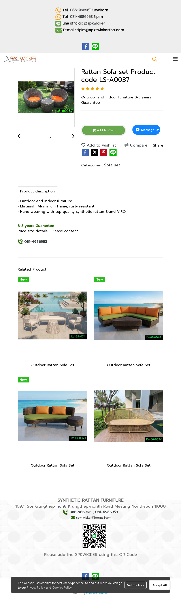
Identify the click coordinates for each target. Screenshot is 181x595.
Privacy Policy (36, 587)
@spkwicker (95, 23)
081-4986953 (81, 16)
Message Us (149, 130)
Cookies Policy (62, 587)
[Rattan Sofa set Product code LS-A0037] (46, 98)
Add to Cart (105, 130)
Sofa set (112, 165)
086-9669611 (81, 10)
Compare (137, 145)
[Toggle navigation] (175, 59)
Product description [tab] (37, 191)
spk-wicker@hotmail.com (93, 518)
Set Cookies (135, 585)
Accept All (160, 585)
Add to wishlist (100, 145)
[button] (153, 59)
